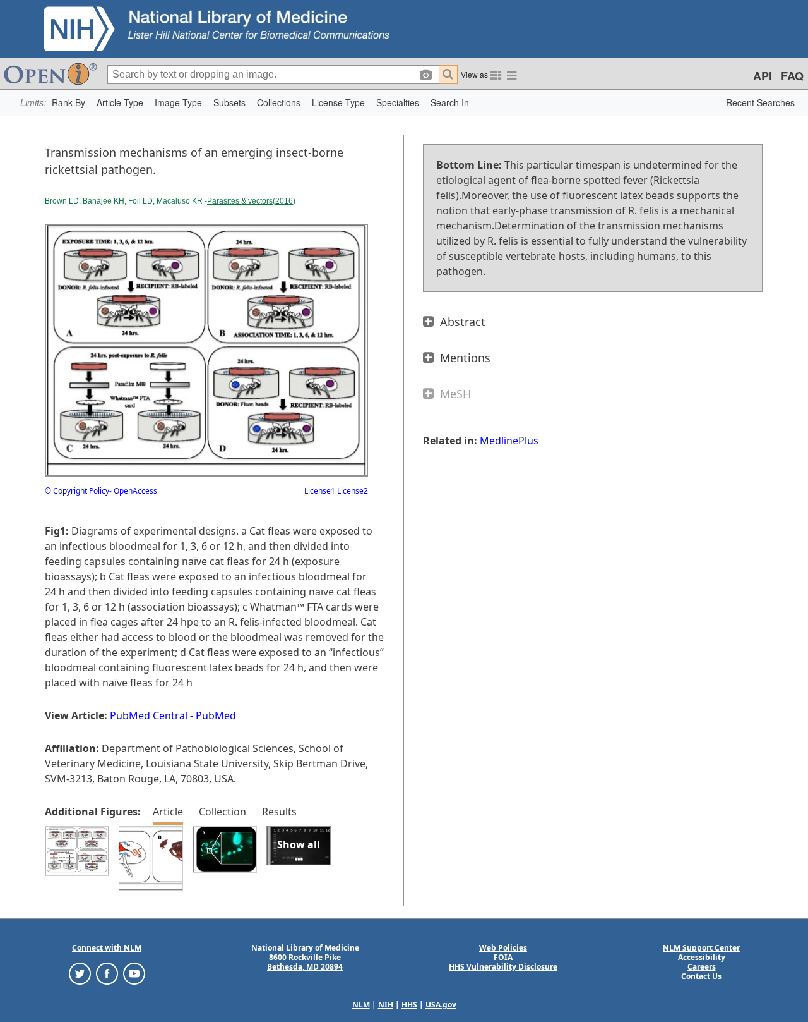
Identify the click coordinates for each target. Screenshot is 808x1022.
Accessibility (701, 957)
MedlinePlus (509, 440)
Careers (701, 966)
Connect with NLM (106, 947)
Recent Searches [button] (760, 102)
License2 (351, 490)
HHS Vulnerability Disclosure (503, 966)
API (762, 76)
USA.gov (440, 1004)
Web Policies (503, 947)
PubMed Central (148, 715)
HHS (409, 1004)
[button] (68, 103)
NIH (385, 1004)
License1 (319, 490)
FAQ (792, 76)
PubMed (216, 715)
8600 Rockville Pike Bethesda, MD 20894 (305, 962)
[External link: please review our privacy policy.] (80, 973)
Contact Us (701, 976)
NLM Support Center (701, 947)
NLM (361, 1004)
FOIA (503, 957)
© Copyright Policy (77, 490)
